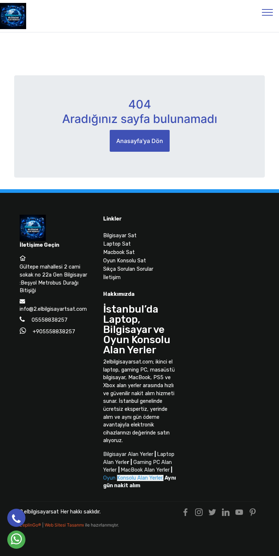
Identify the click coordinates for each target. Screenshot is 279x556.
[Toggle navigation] (267, 12)
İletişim (112, 277)
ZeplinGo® (31, 525)
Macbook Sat (119, 252)
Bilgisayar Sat (120, 236)
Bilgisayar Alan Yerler (128, 454)
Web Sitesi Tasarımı (65, 525)
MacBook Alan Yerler (145, 470)
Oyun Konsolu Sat (124, 261)
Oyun (133, 478)
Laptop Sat (117, 244)
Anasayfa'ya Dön (139, 140)
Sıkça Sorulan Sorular (128, 269)
